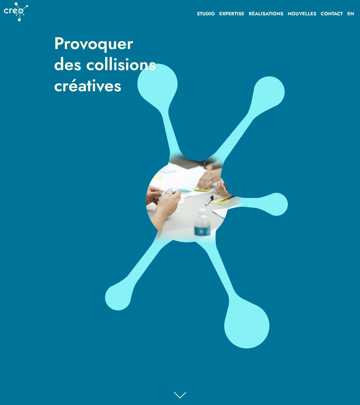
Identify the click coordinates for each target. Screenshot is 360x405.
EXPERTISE (231, 13)
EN (350, 13)
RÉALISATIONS (266, 13)
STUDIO (206, 13)
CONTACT (332, 13)
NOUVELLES (302, 13)
